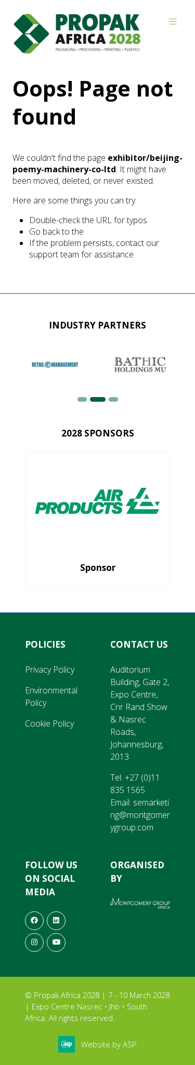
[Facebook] (34, 920)
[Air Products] (97, 520)
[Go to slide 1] (82, 399)
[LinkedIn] (56, 920)
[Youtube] (56, 942)
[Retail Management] (55, 365)
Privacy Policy (49, 669)
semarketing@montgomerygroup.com (140, 815)
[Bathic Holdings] (140, 365)
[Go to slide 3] (113, 399)
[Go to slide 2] (98, 399)
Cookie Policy (49, 723)
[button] (173, 21)
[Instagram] (34, 942)
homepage (105, 231)
